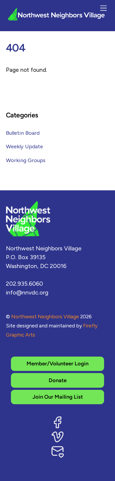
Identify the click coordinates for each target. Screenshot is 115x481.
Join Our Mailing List (57, 397)
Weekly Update (24, 146)
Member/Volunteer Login (57, 363)
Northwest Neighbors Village (45, 316)
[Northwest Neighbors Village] (56, 19)
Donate (58, 380)
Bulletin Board (23, 133)
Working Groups (25, 160)
